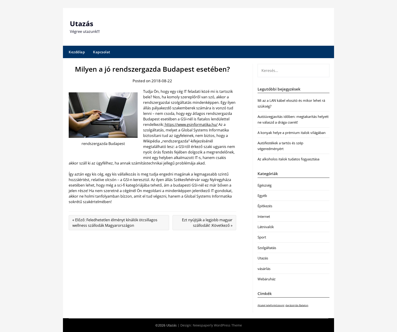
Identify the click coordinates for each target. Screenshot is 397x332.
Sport (262, 237)
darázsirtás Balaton (296, 305)
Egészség (265, 185)
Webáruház (266, 279)
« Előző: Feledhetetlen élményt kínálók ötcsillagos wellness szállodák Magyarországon (114, 222)
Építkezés (265, 206)
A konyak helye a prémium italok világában (292, 132)
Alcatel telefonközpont (271, 305)
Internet (264, 216)
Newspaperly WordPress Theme (217, 325)
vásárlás (264, 268)
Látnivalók (266, 226)
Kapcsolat (101, 52)
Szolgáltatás (267, 247)
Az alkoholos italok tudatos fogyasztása (288, 159)
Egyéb (262, 195)
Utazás (81, 23)
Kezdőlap (77, 52)
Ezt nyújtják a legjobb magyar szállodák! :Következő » (207, 222)
